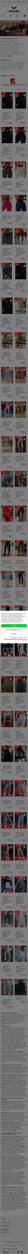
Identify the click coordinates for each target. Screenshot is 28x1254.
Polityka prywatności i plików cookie (18, 637)
